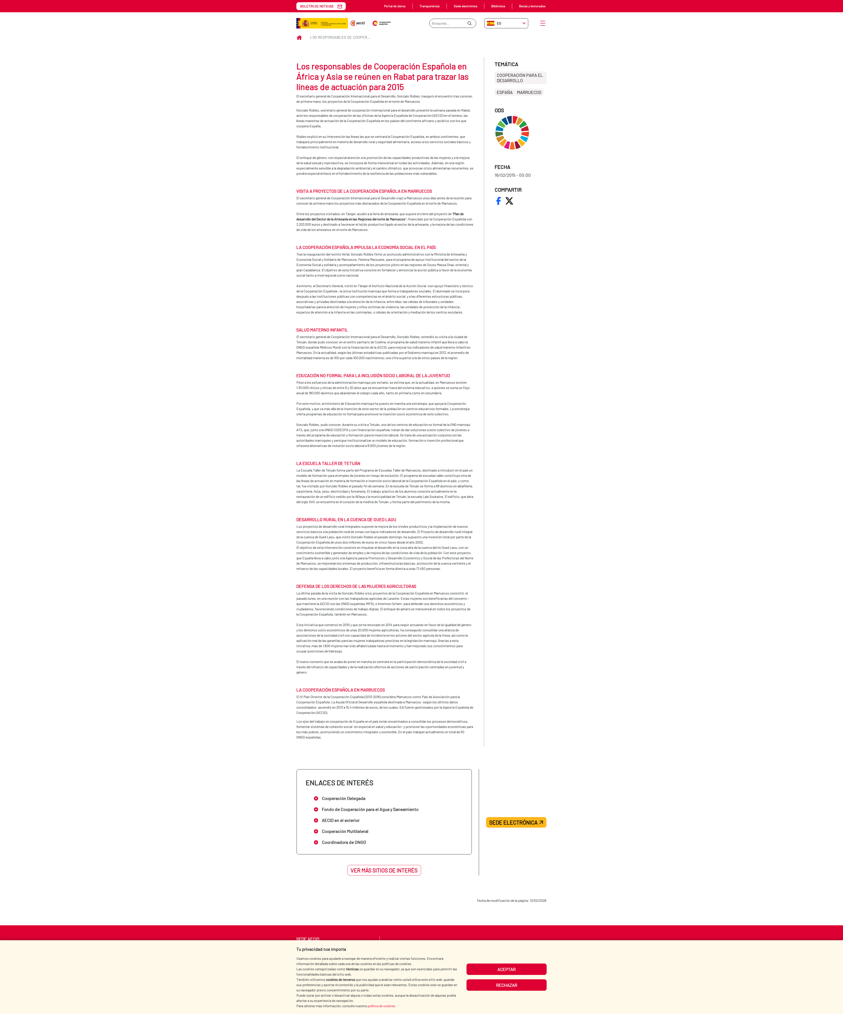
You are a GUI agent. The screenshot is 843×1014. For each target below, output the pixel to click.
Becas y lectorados (532, 6)
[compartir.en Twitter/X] (509, 201)
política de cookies (381, 1006)
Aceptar (506, 969)
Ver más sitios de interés (384, 870)
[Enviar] (469, 23)
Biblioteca (498, 6)
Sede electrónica (465, 6)
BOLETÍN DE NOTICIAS (316, 6)
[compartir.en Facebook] (499, 201)
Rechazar (506, 985)
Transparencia (430, 6)
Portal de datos (394, 6)
